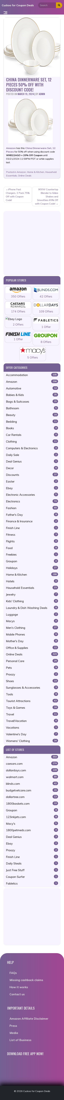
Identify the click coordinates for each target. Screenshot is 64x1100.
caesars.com (31, 763)
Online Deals (24, 175)
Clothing (31, 441)
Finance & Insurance (31, 521)
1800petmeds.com (31, 830)
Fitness (31, 534)
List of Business (20, 1040)
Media (14, 1033)
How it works (19, 987)
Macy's (31, 823)
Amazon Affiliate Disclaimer (29, 1018)
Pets (31, 667)
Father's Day (31, 515)
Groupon (31, 561)
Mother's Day (31, 641)
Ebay (31, 488)
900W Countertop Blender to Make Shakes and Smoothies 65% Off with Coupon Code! (46, 196)
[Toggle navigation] (5, 12)
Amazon (21, 171)
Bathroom (31, 408)
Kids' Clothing (31, 601)
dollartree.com (31, 797)
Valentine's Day (31, 734)
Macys (31, 621)
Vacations (31, 727)
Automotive (31, 388)
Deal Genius (31, 461)
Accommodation (31, 375)
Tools (31, 694)
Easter (31, 481)
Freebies (31, 554)
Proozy (31, 674)
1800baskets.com (31, 803)
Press (13, 1026)
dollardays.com (31, 770)
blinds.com (31, 783)
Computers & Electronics (31, 448)
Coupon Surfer (31, 877)
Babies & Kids (31, 395)
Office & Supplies (31, 648)
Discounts (31, 475)
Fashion (31, 508)
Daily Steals (31, 863)
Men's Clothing (31, 628)
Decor (31, 468)
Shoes (31, 681)
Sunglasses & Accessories (31, 687)
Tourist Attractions (31, 701)
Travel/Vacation (31, 721)
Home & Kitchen (35, 171)
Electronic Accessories (31, 494)
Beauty (31, 415)
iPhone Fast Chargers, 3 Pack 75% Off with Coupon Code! (18, 195)
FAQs (13, 973)
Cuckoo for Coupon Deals (18, 5)
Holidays (31, 568)
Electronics (31, 501)
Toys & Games (31, 707)
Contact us (17, 994)
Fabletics (31, 883)
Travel (31, 714)
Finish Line (31, 528)
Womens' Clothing (31, 741)
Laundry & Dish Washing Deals (31, 608)
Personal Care (31, 661)
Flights (31, 541)
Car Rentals (31, 435)
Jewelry (31, 594)
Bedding (31, 421)
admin (42, 94)
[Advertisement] (32, 243)
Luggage (31, 614)
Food (31, 548)
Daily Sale (31, 455)
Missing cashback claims (26, 980)
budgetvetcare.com (31, 790)
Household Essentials (31, 588)
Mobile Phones (31, 634)
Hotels (31, 581)
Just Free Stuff (31, 870)
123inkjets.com (31, 817)
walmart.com (31, 777)
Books (31, 428)
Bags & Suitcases (31, 401)
